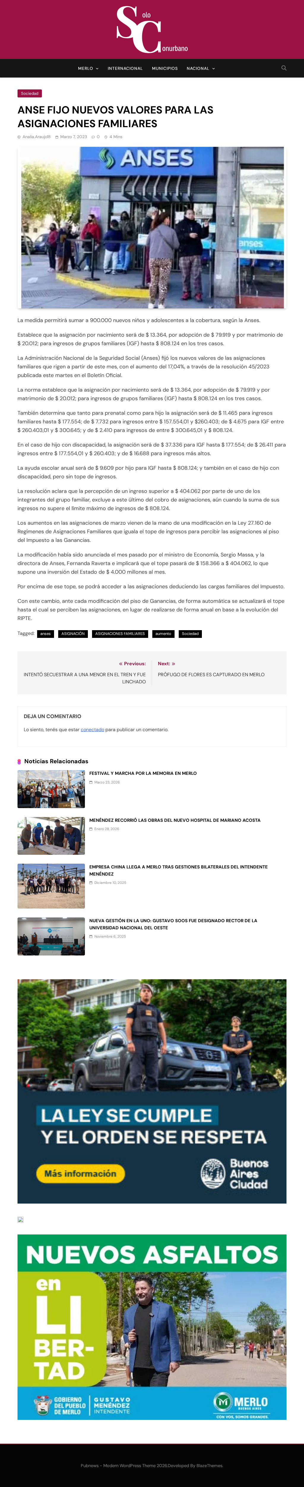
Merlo (85, 68)
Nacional (198, 68)
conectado (92, 729)
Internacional (125, 68)
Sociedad (29, 93)
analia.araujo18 (37, 136)
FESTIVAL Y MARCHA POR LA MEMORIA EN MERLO (143, 773)
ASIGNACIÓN (73, 633)
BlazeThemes (209, 1465)
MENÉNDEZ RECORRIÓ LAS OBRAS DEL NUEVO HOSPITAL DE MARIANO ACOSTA (175, 820)
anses (45, 633)
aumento (163, 633)
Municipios (165, 68)
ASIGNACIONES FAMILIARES (120, 633)
